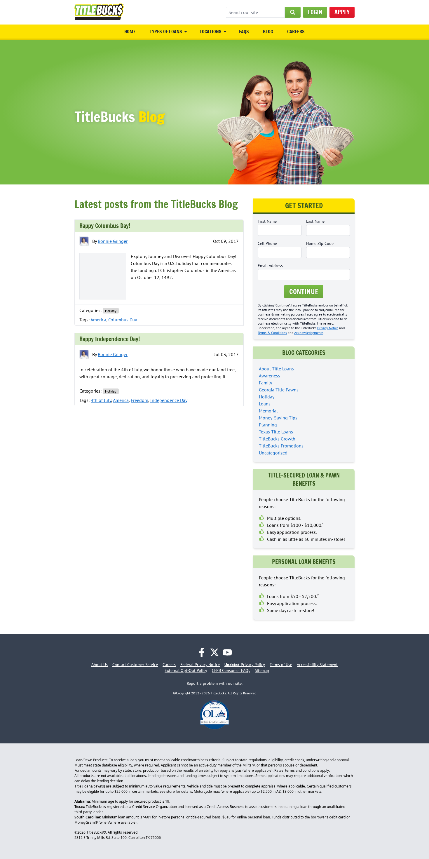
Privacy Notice (327, 328)
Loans (265, 404)
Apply (342, 12)
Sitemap (262, 670)
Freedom (139, 400)
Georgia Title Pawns (279, 390)
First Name (267, 221)
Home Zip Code (320, 243)
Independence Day (168, 400)
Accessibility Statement (317, 664)
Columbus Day (122, 320)
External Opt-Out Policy (186, 670)
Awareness (269, 376)
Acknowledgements (308, 332)
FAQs (244, 31)
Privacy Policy (244, 664)
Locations (211, 31)
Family (265, 383)
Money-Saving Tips (278, 418)
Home (130, 31)
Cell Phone (267, 243)
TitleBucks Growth (277, 439)
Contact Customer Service (135, 664)
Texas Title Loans (276, 432)
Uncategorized (273, 453)
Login (315, 12)
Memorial (268, 411)
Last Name (315, 221)
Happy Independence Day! (109, 339)
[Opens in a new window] (201, 652)
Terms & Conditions (272, 332)
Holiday (110, 311)
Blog (268, 31)
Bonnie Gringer (113, 241)
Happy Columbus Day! (104, 226)
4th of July (101, 400)
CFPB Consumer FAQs (231, 670)
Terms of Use (281, 664)
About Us (99, 664)
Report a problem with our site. (215, 683)
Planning (268, 425)
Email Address (270, 265)
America (98, 320)
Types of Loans (166, 31)
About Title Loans (276, 369)
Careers (296, 31)
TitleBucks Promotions (281, 446)
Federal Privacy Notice (200, 664)
